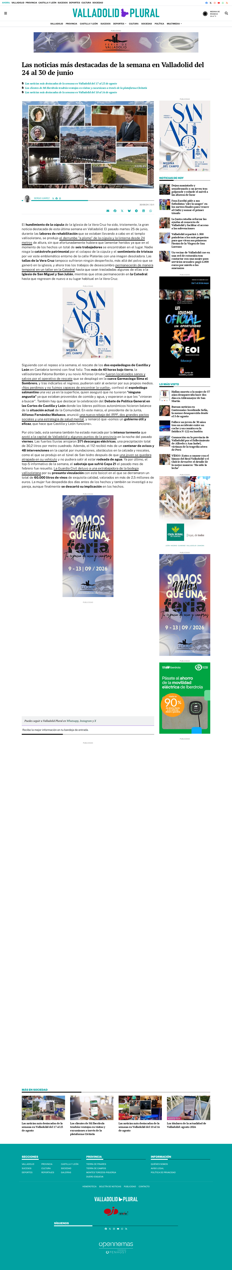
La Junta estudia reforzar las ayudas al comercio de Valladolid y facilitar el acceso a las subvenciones (190, 223)
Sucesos (63, 3)
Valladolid (17, 3)
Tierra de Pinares (96, 1164)
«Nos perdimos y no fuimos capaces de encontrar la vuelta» (66, 387)
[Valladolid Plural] (116, 13)
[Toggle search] (226, 13)
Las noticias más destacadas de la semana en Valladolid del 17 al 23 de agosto (71, 83)
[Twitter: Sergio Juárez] (53, 198)
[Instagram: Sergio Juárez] (60, 198)
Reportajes (47, 1172)
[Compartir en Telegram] (136, 211)
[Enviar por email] (107, 211)
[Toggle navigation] (6, 13)
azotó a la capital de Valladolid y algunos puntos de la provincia (69, 437)
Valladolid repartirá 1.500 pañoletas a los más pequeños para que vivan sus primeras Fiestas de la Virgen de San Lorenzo (190, 240)
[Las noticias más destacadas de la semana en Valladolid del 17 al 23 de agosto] (43, 1107)
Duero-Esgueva (94, 1177)
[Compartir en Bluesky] (129, 211)
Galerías (66, 1172)
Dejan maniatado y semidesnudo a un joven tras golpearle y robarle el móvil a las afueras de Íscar (190, 190)
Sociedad (97, 3)
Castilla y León (47, 3)
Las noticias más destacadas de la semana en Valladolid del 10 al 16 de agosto (71, 92)
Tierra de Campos (96, 1168)
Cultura (86, 3)
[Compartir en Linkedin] (143, 211)
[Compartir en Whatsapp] (150, 211)
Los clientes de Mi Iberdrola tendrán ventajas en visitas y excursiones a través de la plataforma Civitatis (86, 88)
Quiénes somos (159, 1164)
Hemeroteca (89, 1186)
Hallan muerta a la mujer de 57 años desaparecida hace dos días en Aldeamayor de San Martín (191, 396)
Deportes (74, 3)
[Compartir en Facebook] (115, 211)
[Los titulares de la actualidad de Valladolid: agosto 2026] (188, 1107)
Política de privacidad (163, 1172)
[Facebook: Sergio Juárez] (56, 198)
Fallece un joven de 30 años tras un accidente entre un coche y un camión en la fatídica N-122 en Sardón (189, 426)
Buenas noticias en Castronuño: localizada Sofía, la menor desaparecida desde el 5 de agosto (190, 411)
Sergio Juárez (42, 198)
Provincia (31, 3)
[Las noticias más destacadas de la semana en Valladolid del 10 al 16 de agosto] (140, 1107)
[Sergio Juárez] (27, 198)
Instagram (86, 721)
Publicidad (130, 1186)
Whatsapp (72, 721)
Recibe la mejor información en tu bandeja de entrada (55, 730)
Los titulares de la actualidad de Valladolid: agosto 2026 (186, 1125)
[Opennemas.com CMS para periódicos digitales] (116, 1247)
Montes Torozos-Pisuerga (101, 1172)
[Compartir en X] (122, 211)
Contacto (144, 1186)
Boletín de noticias (110, 1186)
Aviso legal (157, 1168)
